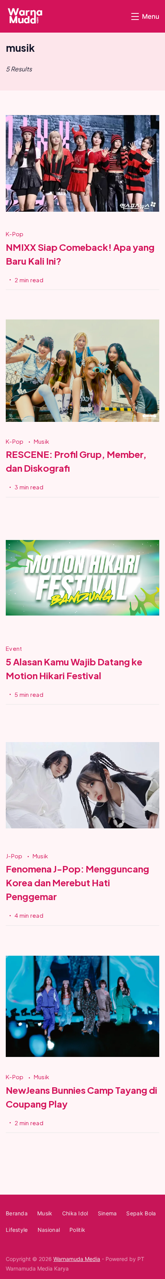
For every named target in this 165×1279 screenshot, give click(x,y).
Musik (42, 441)
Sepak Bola (141, 1213)
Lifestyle (17, 1229)
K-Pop (15, 233)
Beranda (17, 1213)
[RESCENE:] (82, 425)
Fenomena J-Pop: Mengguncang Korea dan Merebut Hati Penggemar (77, 882)
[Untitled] (82, 632)
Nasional (49, 1229)
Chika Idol (75, 1213)
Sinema (107, 1213)
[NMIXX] (82, 218)
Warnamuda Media (76, 1259)
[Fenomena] (82, 839)
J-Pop (15, 855)
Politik (77, 1229)
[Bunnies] (82, 1061)
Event (14, 648)
